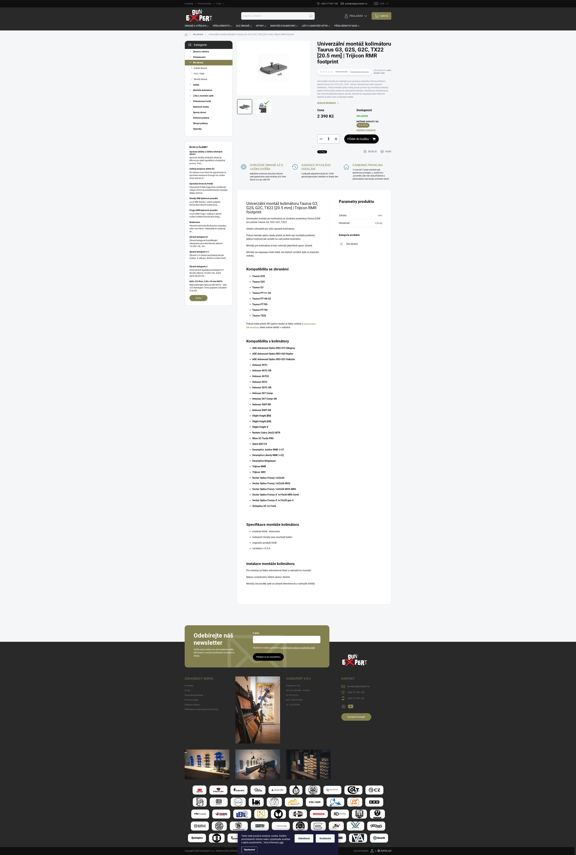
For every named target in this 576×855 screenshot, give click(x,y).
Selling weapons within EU (201, 169)
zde (281, 842)
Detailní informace (326, 103)
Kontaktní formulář (356, 717)
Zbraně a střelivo (201, 51)
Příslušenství (199, 57)
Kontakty (189, 3)
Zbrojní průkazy (200, 123)
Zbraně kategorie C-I (199, 252)
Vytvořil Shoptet (360, 851)
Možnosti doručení (366, 130)
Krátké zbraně (200, 68)
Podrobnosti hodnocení (359, 72)
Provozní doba (204, 3)
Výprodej (197, 129)
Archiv (198, 298)
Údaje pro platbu (192, 704)
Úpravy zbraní (199, 112)
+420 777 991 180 (355, 698)
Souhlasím (325, 838)
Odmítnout (304, 838)
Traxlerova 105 (293, 685)
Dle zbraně (198, 62)
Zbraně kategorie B (198, 237)
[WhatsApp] (343, 706)
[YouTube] (350, 706)
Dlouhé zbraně (200, 79)
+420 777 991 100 (355, 692)
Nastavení (249, 849)
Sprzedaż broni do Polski (201, 183)
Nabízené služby (201, 107)
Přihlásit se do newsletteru (268, 657)
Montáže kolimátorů (202, 90)
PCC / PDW (199, 73)
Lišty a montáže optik (203, 96)
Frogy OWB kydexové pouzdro (203, 210)
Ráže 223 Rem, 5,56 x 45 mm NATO (205, 281)
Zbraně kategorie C (198, 266)
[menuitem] (197, 25)
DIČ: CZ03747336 (294, 700)
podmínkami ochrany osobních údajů (298, 648)
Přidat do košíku (358, 139)
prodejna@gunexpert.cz (358, 686)
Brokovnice (194, 222)
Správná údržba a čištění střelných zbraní (205, 153)
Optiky (196, 85)
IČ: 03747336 (292, 695)
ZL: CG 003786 (293, 704)
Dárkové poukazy (201, 118)
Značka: (379, 73)
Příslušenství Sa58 (202, 101)
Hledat (311, 16)
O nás (218, 3)
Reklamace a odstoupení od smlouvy (202, 709)
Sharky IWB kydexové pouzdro (203, 198)
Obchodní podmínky (194, 695)
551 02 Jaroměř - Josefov (298, 690)
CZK (382, 3)
